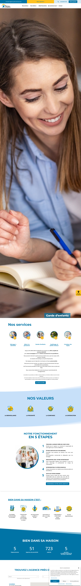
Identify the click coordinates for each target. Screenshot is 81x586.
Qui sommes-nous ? (52, 5)
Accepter (55, 581)
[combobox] (48, 576)
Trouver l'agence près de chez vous (57, 444)
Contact (60, 5)
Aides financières (43, 5)
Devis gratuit (73, 1)
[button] (78, 568)
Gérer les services (54, 577)
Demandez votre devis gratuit (57, 483)
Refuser (64, 581)
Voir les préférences (74, 581)
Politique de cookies (61, 583)
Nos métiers (33, 5)
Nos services (25, 5)
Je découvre (40, 382)
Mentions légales (69, 583)
